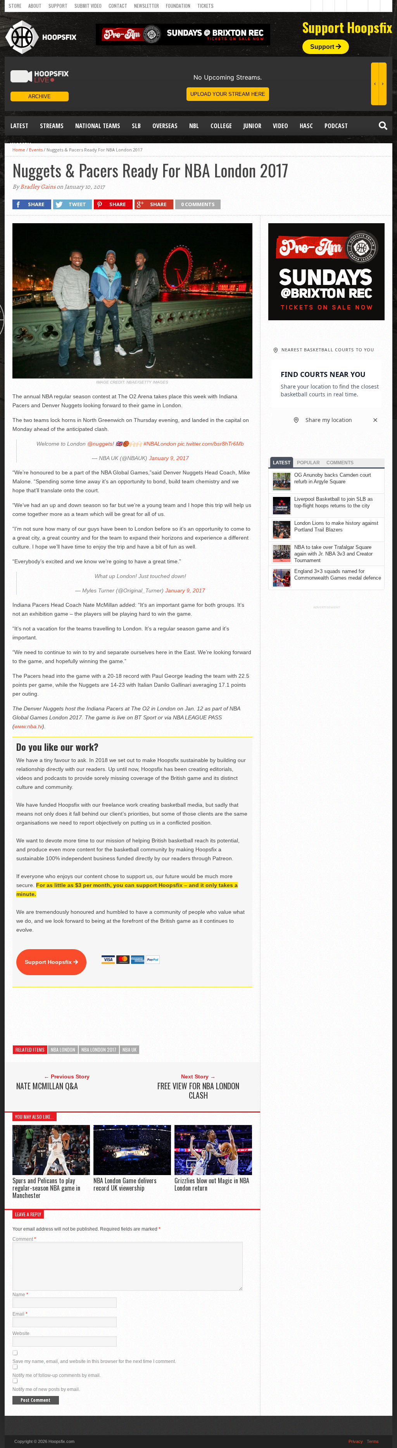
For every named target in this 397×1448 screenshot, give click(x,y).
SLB (136, 126)
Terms (373, 1441)
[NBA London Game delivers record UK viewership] (132, 1173)
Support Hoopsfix (49, 962)
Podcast (336, 126)
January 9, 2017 (169, 458)
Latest (19, 126)
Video (280, 126)
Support (57, 5)
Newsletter (146, 5)
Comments (340, 462)
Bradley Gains (37, 186)
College (221, 126)
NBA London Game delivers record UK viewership (125, 1184)
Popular (308, 462)
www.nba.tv (28, 726)
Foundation (178, 5)
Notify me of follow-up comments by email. (56, 1375)
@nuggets (99, 444)
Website (20, 1333)
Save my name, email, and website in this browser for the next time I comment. (94, 1361)
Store (15, 5)
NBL (194, 126)
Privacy (356, 1441)
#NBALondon (159, 444)
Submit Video (88, 5)
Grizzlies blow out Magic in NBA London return (211, 1184)
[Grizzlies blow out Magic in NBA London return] (213, 1173)
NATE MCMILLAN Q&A (47, 1085)
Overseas (165, 126)
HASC (306, 126)
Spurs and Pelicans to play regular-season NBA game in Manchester (46, 1188)
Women (20, 145)
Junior (252, 126)
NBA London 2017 (98, 1049)
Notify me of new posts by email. (46, 1389)
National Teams (97, 126)
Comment (24, 1239)
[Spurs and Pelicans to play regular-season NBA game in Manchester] (51, 1173)
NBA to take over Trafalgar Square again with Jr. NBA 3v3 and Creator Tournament (333, 553)
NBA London (63, 1049)
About (34, 5)
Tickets (205, 5)
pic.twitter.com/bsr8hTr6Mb (211, 444)
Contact (118, 5)
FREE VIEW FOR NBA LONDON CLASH (198, 1090)
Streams (52, 126)
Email (20, 1314)
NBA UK (129, 1049)
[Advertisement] (153, 1016)
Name (20, 1294)
